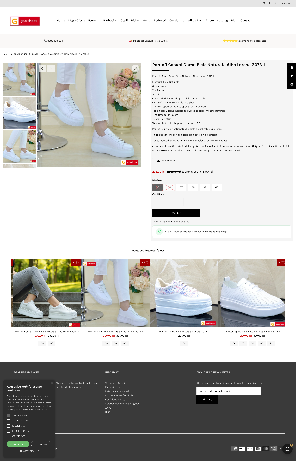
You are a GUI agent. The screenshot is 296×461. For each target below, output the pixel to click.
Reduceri (160, 20)
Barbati (108, 20)
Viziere (209, 20)
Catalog (222, 20)
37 (181, 187)
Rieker (135, 20)
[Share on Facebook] (291, 67)
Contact (246, 20)
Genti (147, 20)
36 (169, 187)
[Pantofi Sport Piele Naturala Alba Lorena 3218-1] (252, 293)
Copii (124, 20)
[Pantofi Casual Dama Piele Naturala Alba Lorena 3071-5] (47, 293)
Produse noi (20, 54)
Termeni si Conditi (115, 383)
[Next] (51, 68)
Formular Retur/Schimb (119, 395)
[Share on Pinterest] (291, 84)
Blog (234, 20)
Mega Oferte (76, 20)
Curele (173, 20)
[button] (29, 451)
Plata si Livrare (113, 387)
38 (193, 187)
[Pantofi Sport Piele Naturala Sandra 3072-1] (184, 293)
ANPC (108, 407)
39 (204, 187)
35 (157, 187)
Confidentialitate (115, 399)
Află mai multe (40, 409)
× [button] (52, 382)
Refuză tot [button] (41, 444)
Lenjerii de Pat (191, 20)
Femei (92, 20)
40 (216, 187)
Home (61, 20)
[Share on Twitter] (291, 76)
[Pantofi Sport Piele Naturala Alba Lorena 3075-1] (115, 293)
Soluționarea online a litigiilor (122, 403)
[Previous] (42, 68)
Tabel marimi (168, 160)
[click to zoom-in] (135, 68)
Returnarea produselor (118, 391)
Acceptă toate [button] (18, 444)
